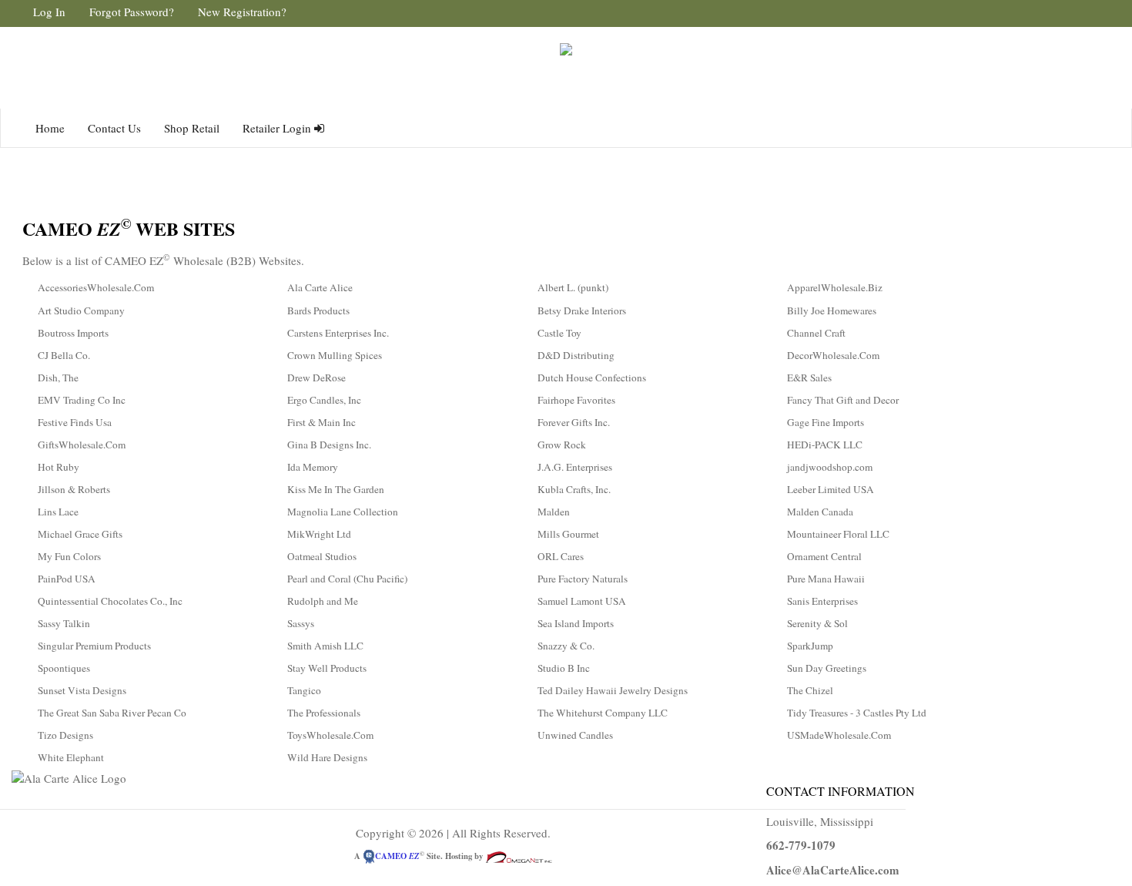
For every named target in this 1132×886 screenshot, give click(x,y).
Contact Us (114, 128)
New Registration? (242, 11)
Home (50, 128)
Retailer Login (278, 128)
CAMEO (397, 856)
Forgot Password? (131, 11)
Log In (49, 11)
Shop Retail (191, 128)
